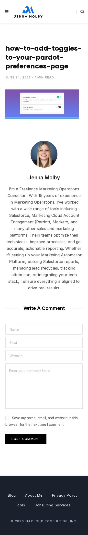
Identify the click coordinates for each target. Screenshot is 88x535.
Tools (20, 505)
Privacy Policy (65, 495)
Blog (12, 495)
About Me (34, 495)
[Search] (80, 11)
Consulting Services (52, 505)
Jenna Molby (44, 178)
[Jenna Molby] (28, 12)
